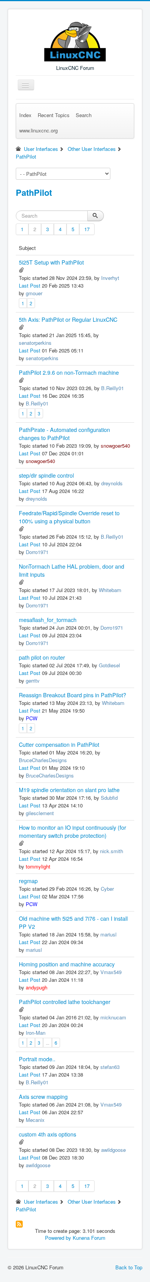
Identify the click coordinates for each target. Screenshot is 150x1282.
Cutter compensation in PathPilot (59, 744)
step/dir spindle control (46, 475)
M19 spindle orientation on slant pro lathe (69, 790)
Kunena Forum (89, 1237)
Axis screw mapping (43, 1096)
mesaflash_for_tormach (48, 620)
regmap (28, 881)
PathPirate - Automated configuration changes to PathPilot (64, 434)
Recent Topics (54, 115)
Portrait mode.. (37, 1059)
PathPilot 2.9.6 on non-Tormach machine (69, 372)
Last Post (29, 285)
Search (84, 115)
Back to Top (128, 1267)
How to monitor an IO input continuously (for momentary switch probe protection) (72, 831)
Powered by (58, 1237)
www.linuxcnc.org (38, 130)
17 (87, 229)
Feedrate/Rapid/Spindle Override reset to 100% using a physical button (69, 517)
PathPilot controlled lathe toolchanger (64, 1002)
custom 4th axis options (47, 1134)
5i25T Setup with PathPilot (51, 262)
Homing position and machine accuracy (67, 964)
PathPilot (34, 192)
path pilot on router (42, 657)
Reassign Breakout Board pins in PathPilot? (72, 695)
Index (25, 115)
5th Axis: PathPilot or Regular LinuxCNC (68, 319)
